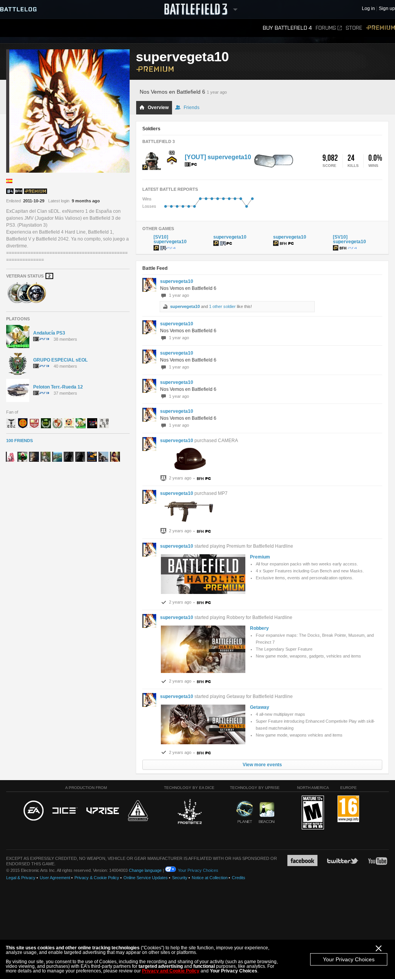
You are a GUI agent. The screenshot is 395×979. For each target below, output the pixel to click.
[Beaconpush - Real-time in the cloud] (266, 813)
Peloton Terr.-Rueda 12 (58, 387)
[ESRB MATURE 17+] (313, 813)
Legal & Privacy (20, 877)
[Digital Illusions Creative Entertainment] (65, 810)
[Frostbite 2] (189, 812)
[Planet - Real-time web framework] (245, 812)
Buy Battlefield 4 (287, 28)
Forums (326, 28)
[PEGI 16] (348, 809)
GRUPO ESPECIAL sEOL (60, 360)
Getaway (259, 707)
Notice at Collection (210, 877)
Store (354, 28)
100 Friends (19, 440)
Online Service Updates (145, 877)
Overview (158, 107)
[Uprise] (102, 811)
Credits (238, 877)
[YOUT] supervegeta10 (218, 157)
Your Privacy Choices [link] (198, 870)
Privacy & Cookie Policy (96, 877)
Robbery (259, 628)
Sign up (387, 8)
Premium (380, 28)
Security (179, 877)
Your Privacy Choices (349, 959)
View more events (262, 764)
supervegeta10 (176, 281)
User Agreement (55, 877)
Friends (191, 107)
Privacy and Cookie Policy (170, 971)
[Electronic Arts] (34, 811)
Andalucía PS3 (49, 333)
